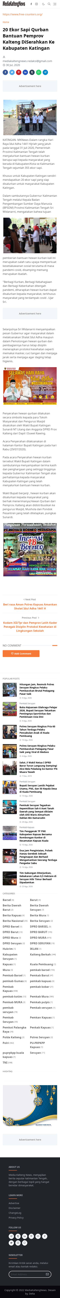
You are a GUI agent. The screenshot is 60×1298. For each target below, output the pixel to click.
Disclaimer (14, 1208)
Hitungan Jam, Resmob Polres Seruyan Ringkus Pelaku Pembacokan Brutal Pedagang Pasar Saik (37, 689)
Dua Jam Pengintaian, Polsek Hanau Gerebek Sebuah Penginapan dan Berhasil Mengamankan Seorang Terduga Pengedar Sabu (38, 857)
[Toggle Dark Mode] (43, 4)
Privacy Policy (16, 1217)
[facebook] (31, 4)
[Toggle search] (49, 4)
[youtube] (38, 1236)
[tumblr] (18, 1236)
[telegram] (11, 1236)
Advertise (14, 1203)
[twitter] (11, 1243)
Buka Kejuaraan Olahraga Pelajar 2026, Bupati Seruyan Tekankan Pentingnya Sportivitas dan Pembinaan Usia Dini (38, 712)
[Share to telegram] (45, 72)
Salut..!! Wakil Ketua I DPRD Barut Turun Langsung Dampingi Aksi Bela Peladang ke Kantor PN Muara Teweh (38, 767)
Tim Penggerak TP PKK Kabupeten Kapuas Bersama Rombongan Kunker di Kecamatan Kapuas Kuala (36, 836)
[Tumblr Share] (32, 72)
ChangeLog (15, 1212)
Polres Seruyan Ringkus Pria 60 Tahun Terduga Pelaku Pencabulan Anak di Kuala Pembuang (37, 731)
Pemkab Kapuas (27, 827)
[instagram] (36, 4)
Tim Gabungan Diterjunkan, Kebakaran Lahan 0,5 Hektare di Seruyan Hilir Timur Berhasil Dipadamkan (38, 877)
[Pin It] (18, 72)
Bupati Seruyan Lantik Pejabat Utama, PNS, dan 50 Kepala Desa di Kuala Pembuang (38, 788)
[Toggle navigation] (54, 4)
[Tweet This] (12, 72)
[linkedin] (24, 1236)
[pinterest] (31, 1236)
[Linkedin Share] (25, 72)
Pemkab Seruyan (27, 703)
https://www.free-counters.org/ (22, 14)
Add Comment (22, 653)
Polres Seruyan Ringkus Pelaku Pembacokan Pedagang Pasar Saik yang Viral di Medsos (37, 749)
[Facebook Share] (5, 72)
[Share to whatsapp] (38, 72)
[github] (24, 1243)
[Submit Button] (47, 1274)
